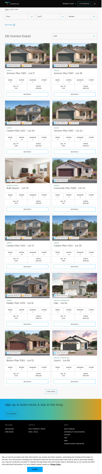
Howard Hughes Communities (74, 443)
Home (7, 9)
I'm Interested (84, 3)
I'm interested (12, 413)
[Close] (98, 457)
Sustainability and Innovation (74, 432)
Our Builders (9, 429)
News (66, 440)
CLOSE (35, 469)
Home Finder (9, 432)
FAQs (65, 437)
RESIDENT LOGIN (68, 3)
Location (67, 434)
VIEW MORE (51, 391)
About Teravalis (69, 429)
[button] (95, 3)
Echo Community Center (37, 429)
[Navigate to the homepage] (21, 3)
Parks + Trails (33, 432)
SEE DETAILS (27, 94)
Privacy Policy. (55, 464)
